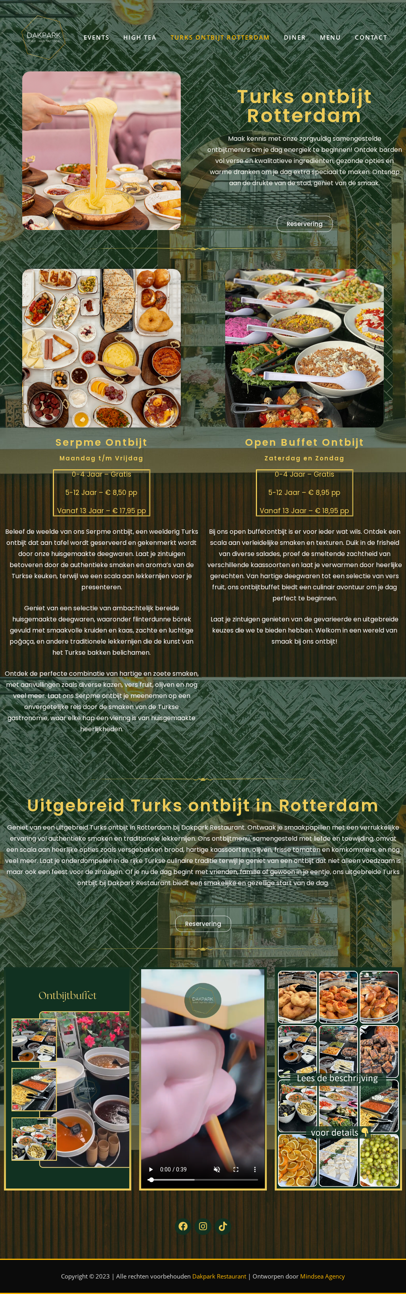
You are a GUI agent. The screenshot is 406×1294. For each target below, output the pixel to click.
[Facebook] (183, 1226)
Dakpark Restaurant (219, 1276)
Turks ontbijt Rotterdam (220, 37)
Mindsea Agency (322, 1276)
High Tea (140, 37)
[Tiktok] (223, 1226)
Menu (330, 37)
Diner (295, 37)
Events (96, 37)
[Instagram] (203, 1226)
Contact (371, 37)
